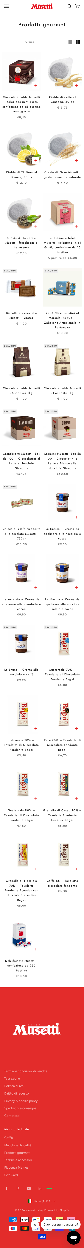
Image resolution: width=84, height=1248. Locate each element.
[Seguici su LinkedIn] (40, 1188)
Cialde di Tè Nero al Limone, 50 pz (21, 174)
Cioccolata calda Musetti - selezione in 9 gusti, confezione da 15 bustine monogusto (21, 104)
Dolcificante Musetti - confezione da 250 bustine (21, 965)
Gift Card (11, 1175)
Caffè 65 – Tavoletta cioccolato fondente (62, 883)
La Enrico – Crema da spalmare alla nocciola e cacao (62, 534)
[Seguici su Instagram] (18, 1188)
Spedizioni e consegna (20, 1108)
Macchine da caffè (17, 1145)
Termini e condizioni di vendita (25, 1071)
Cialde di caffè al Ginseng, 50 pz (62, 99)
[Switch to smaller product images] (78, 42)
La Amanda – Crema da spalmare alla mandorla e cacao (21, 604)
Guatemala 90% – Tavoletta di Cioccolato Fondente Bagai (21, 815)
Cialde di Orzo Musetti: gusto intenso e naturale (62, 174)
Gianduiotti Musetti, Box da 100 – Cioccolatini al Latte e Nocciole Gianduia (21, 461)
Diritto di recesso (16, 1093)
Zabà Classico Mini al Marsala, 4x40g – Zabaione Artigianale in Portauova (62, 320)
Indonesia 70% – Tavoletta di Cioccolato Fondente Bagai (21, 745)
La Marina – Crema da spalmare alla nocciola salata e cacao (62, 604)
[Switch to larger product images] (70, 42)
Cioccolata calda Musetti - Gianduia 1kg (21, 390)
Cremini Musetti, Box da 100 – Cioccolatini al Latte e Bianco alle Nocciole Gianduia (62, 461)
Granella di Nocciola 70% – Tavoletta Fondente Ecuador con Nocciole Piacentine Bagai (21, 890)
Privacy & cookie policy (21, 1101)
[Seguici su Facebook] (6, 1188)
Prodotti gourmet (17, 1153)
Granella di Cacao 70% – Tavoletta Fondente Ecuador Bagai (62, 815)
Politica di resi (14, 1086)
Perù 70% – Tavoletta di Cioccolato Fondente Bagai (62, 745)
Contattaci (12, 1116)
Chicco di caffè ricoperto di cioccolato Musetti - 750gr (22, 534)
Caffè (8, 1138)
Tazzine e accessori (18, 1160)
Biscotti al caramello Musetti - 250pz (21, 315)
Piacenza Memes (16, 1167)
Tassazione (12, 1078)
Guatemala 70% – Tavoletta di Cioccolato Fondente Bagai (62, 674)
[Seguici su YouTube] (29, 1188)
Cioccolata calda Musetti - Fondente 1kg (62, 390)
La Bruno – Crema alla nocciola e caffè (21, 672)
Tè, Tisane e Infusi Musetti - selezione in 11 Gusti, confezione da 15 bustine (62, 245)
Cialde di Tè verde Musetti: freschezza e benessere (21, 243)
